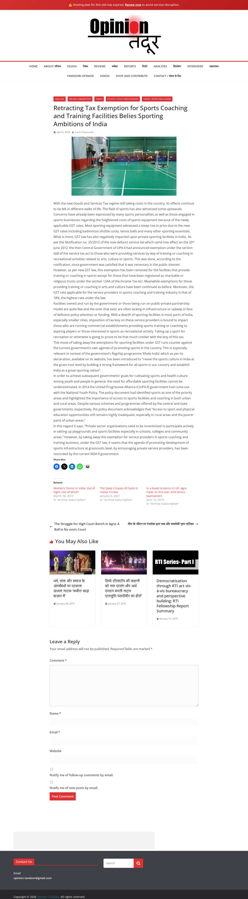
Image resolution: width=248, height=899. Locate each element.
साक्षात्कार (214, 66)
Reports (130, 66)
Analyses (160, 66)
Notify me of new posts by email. (74, 788)
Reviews (100, 66)
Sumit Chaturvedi (84, 132)
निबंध (85, 66)
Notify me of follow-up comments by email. (81, 775)
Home (33, 66)
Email (55, 732)
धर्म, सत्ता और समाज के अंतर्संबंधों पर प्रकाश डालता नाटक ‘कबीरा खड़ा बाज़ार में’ (71, 588)
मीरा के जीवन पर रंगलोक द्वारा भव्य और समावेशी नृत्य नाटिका (161, 524)
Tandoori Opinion (80, 76)
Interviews (195, 66)
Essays (72, 66)
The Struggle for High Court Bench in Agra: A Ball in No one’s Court (87, 527)
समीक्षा (115, 66)
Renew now (133, 5)
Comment (58, 660)
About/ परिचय (52, 66)
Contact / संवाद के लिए (167, 76)
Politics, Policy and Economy (122, 99)
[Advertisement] (84, 840)
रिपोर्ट (144, 66)
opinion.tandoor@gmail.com (33, 878)
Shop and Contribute (132, 76)
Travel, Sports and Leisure (157, 99)
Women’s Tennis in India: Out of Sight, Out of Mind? (74, 490)
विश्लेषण (177, 66)
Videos (105, 76)
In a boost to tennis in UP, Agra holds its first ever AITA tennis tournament (166, 492)
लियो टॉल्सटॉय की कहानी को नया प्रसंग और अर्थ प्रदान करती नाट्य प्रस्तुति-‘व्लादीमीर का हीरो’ (123, 588)
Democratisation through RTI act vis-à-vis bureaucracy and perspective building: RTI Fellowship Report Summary (174, 596)
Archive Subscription (80, 99)
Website (55, 751)
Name (55, 713)
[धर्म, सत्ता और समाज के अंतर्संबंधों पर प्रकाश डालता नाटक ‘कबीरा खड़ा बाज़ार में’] (72, 553)
